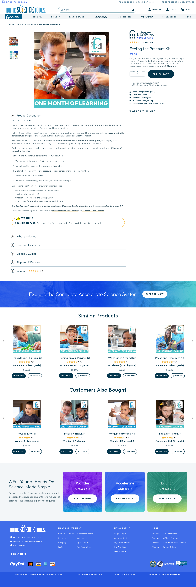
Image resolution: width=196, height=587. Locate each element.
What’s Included (26, 236)
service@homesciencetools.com (27, 541)
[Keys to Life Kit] (27, 415)
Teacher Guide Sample (93, 211)
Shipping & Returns (28, 262)
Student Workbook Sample (65, 211)
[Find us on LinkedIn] (25, 554)
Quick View (35, 376)
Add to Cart (18, 376)
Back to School (16, 2)
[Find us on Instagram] (18, 554)
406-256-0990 (19, 545)
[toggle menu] (42, 17)
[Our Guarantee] (153, 564)
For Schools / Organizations (136, 2)
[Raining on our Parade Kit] (74, 339)
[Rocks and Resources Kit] (170, 339)
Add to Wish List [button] (143, 111)
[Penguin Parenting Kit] (122, 415)
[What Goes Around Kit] (122, 339)
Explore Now (155, 294)
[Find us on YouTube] (21, 554)
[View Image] (13, 44)
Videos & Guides (26, 253)
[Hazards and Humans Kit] (27, 339)
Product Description (28, 115)
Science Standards (28, 245)
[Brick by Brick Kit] (74, 415)
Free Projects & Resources (178, 2)
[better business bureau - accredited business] (181, 563)
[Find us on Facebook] (11, 554)
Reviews (31, 271)
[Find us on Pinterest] (14, 554)
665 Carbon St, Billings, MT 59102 (28, 537)
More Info (171, 66)
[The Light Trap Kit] (170, 415)
